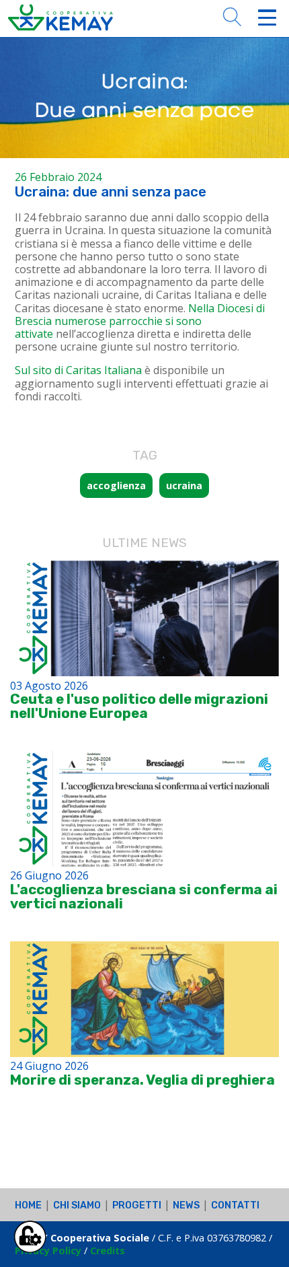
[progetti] (144, 618)
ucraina (184, 485)
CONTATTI (235, 1205)
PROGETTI (136, 1205)
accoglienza (116, 485)
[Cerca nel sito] (232, 15)
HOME (28, 1205)
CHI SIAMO (77, 1205)
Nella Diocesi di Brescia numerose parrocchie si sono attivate (140, 321)
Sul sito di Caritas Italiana (78, 370)
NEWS (186, 1205)
